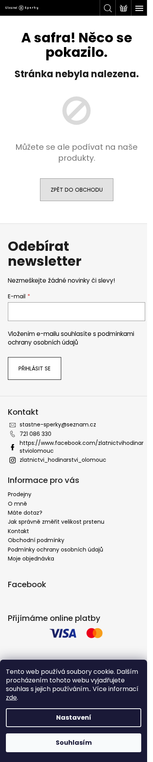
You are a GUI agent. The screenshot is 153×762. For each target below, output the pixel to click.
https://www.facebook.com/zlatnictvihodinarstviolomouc (82, 446)
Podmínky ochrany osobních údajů (55, 549)
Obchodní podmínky (36, 540)
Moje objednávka (31, 558)
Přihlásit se (34, 368)
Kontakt (18, 531)
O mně (17, 504)
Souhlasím (74, 742)
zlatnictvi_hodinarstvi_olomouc (63, 460)
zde (11, 697)
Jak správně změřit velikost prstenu (56, 522)
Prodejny (19, 494)
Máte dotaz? (25, 513)
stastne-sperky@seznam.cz (58, 424)
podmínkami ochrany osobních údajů (71, 338)
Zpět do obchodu (77, 190)
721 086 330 (35, 434)
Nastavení (73, 717)
